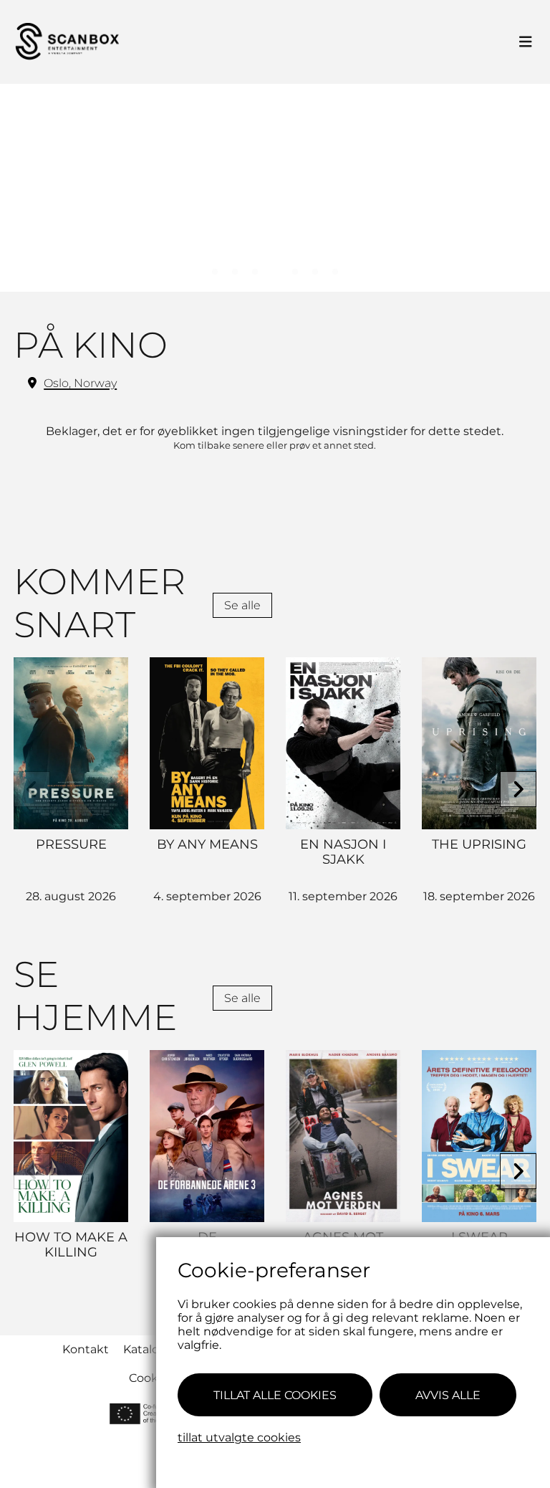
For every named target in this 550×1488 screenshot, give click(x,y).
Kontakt (85, 1349)
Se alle (242, 605)
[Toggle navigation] (525, 42)
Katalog (145, 1349)
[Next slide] (518, 789)
